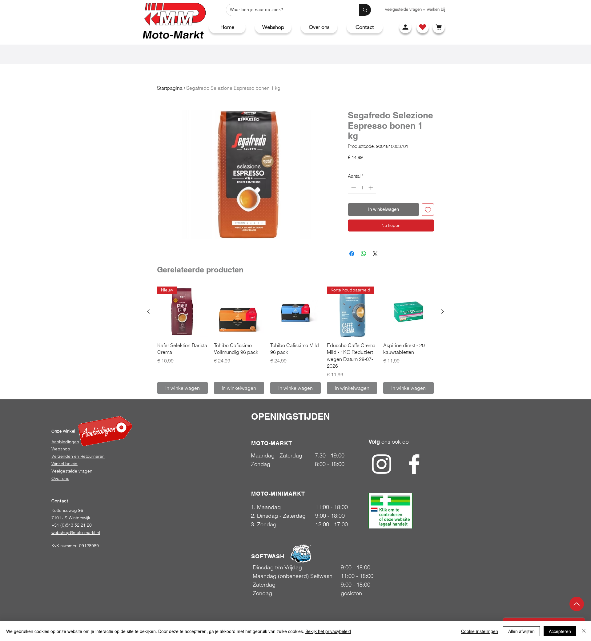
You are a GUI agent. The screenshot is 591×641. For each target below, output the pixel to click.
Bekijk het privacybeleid (328, 631)
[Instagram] (381, 464)
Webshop (60, 449)
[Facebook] (414, 464)
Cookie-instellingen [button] (479, 631)
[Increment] (371, 187)
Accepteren (560, 631)
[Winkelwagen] (438, 27)
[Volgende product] (442, 311)
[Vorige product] (148, 311)
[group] (295, 340)
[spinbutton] (362, 187)
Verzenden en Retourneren (78, 456)
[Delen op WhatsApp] (363, 253)
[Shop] (422, 27)
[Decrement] (353, 187)
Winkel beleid (64, 463)
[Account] (405, 27)
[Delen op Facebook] (352, 253)
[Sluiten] (583, 631)
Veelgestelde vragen (71, 471)
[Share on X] (375, 253)
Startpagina (170, 88)
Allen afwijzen (521, 631)
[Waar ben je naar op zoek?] (365, 10)
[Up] (576, 604)
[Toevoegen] (428, 209)
